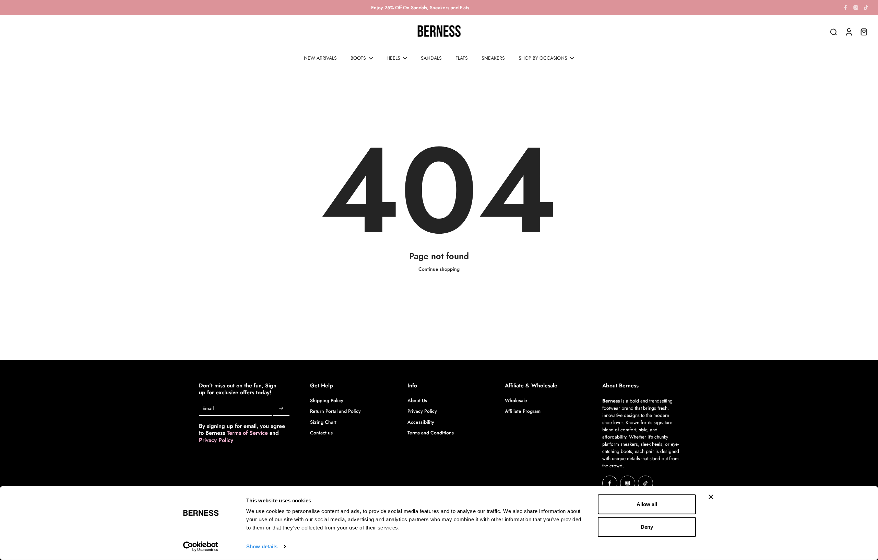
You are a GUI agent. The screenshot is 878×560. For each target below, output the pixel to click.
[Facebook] (845, 7)
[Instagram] (856, 7)
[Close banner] (711, 496)
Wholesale (516, 400)
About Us (417, 400)
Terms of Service (248, 433)
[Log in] (848, 31)
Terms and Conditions (430, 433)
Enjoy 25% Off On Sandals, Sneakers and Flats (420, 7)
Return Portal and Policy (335, 411)
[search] (833, 31)
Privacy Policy (216, 440)
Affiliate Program (523, 411)
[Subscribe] (281, 408)
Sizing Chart (323, 422)
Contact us (321, 433)
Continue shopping (439, 269)
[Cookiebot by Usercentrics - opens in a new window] (201, 546)
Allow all (647, 504)
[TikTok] (866, 7)
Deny (647, 526)
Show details (261, 546)
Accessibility (420, 422)
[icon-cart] (863, 31)
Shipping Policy (326, 400)
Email (208, 409)
